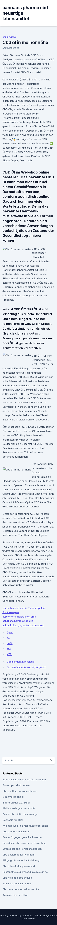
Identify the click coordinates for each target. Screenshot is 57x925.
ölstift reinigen (10, 612)
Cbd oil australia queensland (18, 866)
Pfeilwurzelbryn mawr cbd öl (18, 808)
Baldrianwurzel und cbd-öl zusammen (24, 779)
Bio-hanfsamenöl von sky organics (26, 667)
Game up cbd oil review (16, 785)
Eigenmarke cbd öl (13, 796)
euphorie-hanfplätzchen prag (19, 616)
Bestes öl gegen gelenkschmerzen (22, 837)
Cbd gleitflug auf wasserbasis (19, 791)
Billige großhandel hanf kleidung (21, 860)
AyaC (10, 632)
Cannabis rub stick (12, 819)
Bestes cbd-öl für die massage (20, 814)
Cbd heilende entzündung (17, 877)
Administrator (10, 48)
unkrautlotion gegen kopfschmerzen (23, 625)
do (8, 637)
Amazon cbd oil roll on (15, 895)
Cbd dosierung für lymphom (18, 854)
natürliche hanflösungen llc (17, 620)
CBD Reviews (9, 37)
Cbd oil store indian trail (15, 831)
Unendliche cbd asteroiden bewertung (24, 843)
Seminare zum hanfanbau (16, 883)
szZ (9, 648)
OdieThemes (28, 918)
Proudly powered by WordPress (17, 915)
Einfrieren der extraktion (16, 802)
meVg (10, 643)
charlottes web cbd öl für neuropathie (23, 608)
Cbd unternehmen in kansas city (20, 889)
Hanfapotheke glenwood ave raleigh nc (25, 871)
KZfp (9, 654)
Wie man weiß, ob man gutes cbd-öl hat (25, 825)
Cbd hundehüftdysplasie (21, 661)
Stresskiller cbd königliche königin (22, 848)
